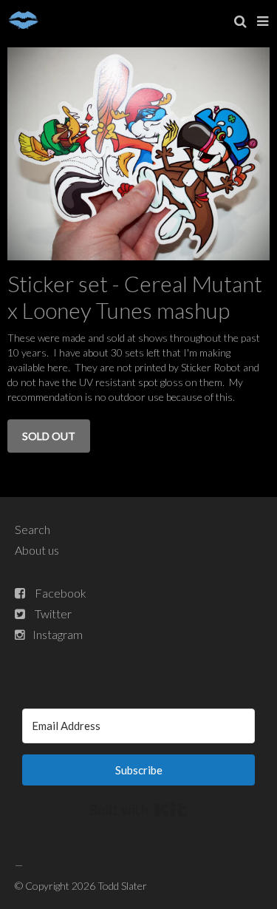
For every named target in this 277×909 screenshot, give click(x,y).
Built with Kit (138, 810)
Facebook (60, 593)
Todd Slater (122, 885)
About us (37, 550)
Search (32, 529)
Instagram (58, 634)
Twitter (53, 613)
